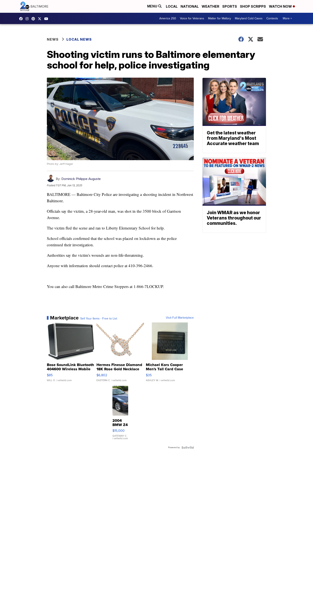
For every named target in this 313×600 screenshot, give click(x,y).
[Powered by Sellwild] (187, 447)
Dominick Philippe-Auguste (81, 179)
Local (172, 6)
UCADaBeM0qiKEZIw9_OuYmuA (47, 18)
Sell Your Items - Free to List (98, 318)
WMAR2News (34, 18)
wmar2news (28, 18)
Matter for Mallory (219, 18)
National (190, 6)
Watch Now (281, 6)
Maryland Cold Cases (249, 18)
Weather (210, 6)
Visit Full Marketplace (180, 317)
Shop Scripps (253, 6)
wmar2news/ (22, 18)
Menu (152, 6)
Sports (229, 6)
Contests (272, 18)
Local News (79, 39)
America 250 (167, 18)
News (53, 39)
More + (287, 18)
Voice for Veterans (192, 18)
